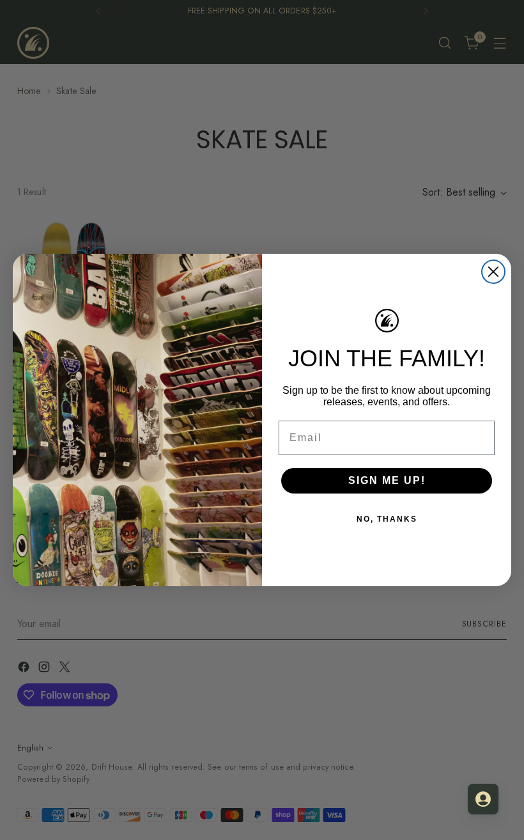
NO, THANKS (387, 519)
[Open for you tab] (483, 799)
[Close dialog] (493, 271)
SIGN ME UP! (387, 480)
